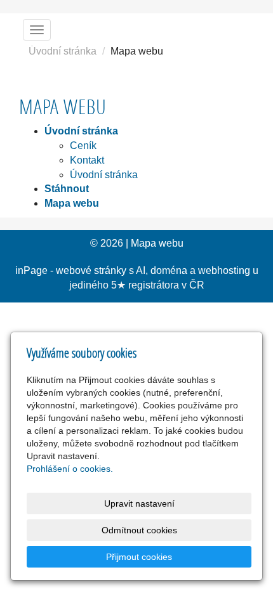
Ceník (83, 145)
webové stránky (91, 270)
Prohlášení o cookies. (70, 469)
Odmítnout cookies (139, 530)
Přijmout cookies (139, 557)
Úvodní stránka (63, 51)
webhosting (224, 270)
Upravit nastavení (139, 503)
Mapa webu (157, 243)
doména (168, 270)
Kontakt (87, 160)
